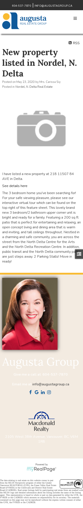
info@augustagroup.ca (50, 384)
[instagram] (50, 392)
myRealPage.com (41, 469)
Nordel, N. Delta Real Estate (34, 87)
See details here (14, 185)
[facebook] (31, 392)
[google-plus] (38, 392)
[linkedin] (44, 392)
